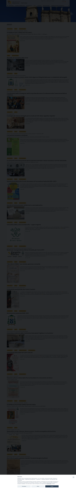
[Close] (73, 477)
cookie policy (49, 483)
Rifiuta (38, 486)
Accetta (52, 486)
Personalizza (24, 486)
